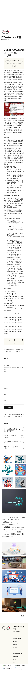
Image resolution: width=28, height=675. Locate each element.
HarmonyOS (4, 524)
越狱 (9, 536)
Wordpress (8, 532)
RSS (15, 529)
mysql (19, 527)
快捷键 (4, 534)
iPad (20, 524)
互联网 (19, 532)
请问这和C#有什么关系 (19, 350)
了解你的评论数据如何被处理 (14, 416)
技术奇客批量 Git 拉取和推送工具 (11, 442)
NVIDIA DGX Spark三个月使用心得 (11, 436)
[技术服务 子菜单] (17, 656)
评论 (5, 371)
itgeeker (10, 340)
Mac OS (16, 527)
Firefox (15, 519)
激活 (16, 534)
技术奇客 (8, 534)
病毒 (14, 66)
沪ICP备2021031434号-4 (15, 673)
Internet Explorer (11, 524)
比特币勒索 (15, 63)
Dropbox (7, 60)
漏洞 (20, 63)
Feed (12, 519)
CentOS (11, 517)
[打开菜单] (2, 42)
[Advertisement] (14, 14)
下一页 (23, 616)
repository (12, 529)
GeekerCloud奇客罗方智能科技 (20, 671)
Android (5, 517)
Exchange (8, 519)
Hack (18, 340)
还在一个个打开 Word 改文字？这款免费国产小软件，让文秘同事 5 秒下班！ (12, 430)
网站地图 (10, 673)
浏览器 (12, 534)
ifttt (8, 524)
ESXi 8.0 (3, 519)
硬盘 (19, 534)
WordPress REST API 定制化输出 (9, 350)
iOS (16, 524)
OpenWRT (23, 527)
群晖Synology (5, 536)
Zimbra (13, 532)
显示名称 (6, 388)
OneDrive (9, 63)
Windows (4, 532)
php (3, 530)
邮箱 (5, 394)
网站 (5, 400)
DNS (14, 517)
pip (5, 529)
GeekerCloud (24, 672)
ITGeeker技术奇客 (11, 37)
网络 (23, 534)
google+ (5, 521)
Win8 (22, 529)
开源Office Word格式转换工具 (11, 447)
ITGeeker (20, 60)
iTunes (12, 527)
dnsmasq (17, 517)
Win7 (19, 529)
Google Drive (14, 60)
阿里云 (12, 536)
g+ (18, 519)
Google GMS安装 (18, 522)
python (8, 529)
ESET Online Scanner (12, 240)
